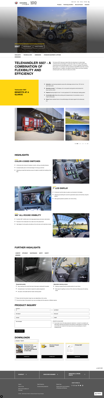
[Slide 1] (77, 143)
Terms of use (21, 386)
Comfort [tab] (17, 253)
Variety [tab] (47, 253)
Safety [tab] (41, 253)
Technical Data (28, 55)
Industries (87, 4)
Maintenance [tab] (33, 253)
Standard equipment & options (52, 55)
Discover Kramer (79, 4)
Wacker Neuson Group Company (37, 393)
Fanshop (81, 1)
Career (78, 1)
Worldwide (85, 1)
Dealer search (27, 46)
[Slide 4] (86, 143)
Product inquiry (39, 46)
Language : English (19, 340)
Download (26, 356)
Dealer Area (58, 384)
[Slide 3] (83, 143)
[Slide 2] (80, 143)
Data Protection (40, 384)
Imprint (19, 384)
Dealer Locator (73, 1)
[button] (75, 143)
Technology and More (68, 4)
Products (59, 4)
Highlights (18, 55)
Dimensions (38, 55)
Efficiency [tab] (25, 253)
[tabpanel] (33, 276)
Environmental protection (42, 386)
